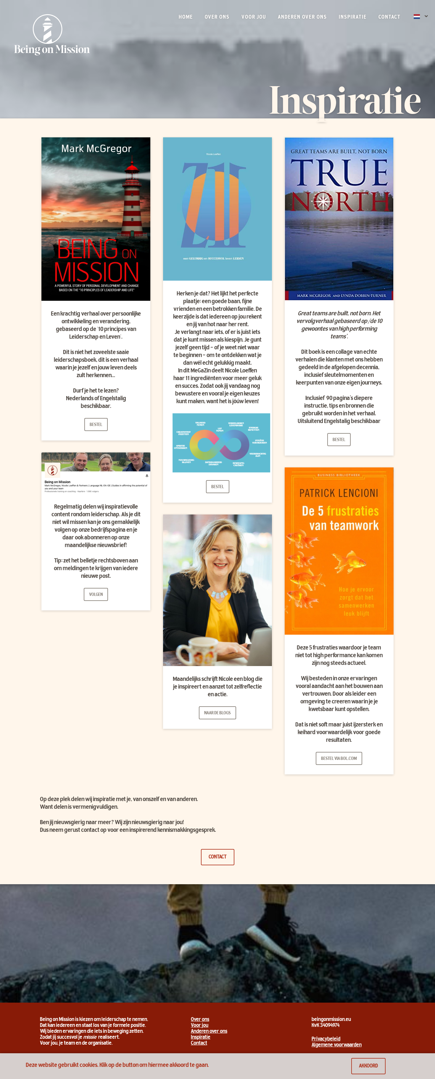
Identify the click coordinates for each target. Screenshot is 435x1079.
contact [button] (218, 857)
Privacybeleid (326, 1039)
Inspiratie (353, 17)
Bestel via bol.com (339, 758)
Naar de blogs (217, 713)
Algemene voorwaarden (337, 1045)
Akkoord (368, 1066)
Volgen (96, 594)
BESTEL (217, 487)
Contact (389, 17)
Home (186, 17)
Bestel (96, 425)
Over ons (217, 17)
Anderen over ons (302, 17)
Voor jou (253, 17)
